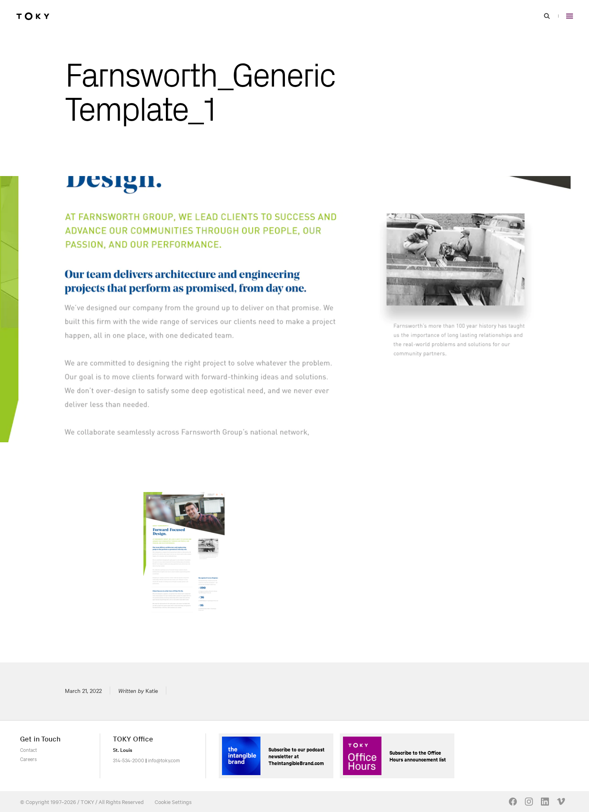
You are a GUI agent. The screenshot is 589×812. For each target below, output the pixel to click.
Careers (28, 758)
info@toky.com (164, 759)
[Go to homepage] (33, 16)
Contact (28, 749)
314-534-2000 (128, 759)
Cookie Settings (173, 801)
